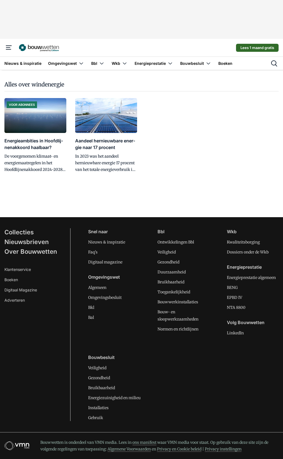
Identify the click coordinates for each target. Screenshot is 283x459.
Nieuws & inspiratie (106, 242)
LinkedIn (235, 332)
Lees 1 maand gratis (257, 47)
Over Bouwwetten (30, 251)
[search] (274, 63)
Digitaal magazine (105, 262)
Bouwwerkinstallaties (178, 301)
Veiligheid (167, 252)
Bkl (91, 307)
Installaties (98, 407)
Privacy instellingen (223, 449)
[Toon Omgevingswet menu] (81, 63)
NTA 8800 (236, 307)
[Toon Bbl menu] (101, 63)
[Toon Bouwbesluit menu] (208, 63)
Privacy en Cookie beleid (179, 449)
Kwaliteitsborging (243, 242)
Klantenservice (17, 269)
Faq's (93, 252)
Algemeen (97, 287)
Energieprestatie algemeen (251, 277)
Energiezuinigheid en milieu (114, 397)
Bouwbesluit (101, 357)
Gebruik (95, 417)
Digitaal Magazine (20, 290)
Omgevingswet (104, 277)
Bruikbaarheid (171, 281)
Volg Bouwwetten (245, 322)
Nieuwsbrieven (26, 241)
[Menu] (8, 47)
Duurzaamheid (172, 272)
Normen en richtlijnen (178, 329)
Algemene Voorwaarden (129, 449)
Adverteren (14, 300)
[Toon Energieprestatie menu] (170, 63)
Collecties (19, 232)
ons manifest (144, 442)
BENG (232, 287)
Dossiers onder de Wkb (248, 252)
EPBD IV (234, 297)
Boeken (11, 279)
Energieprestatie (244, 267)
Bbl (161, 231)
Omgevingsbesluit (105, 297)
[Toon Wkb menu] (124, 63)
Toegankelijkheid (174, 291)
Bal (91, 317)
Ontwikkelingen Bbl (176, 242)
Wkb (232, 231)
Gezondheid (168, 262)
